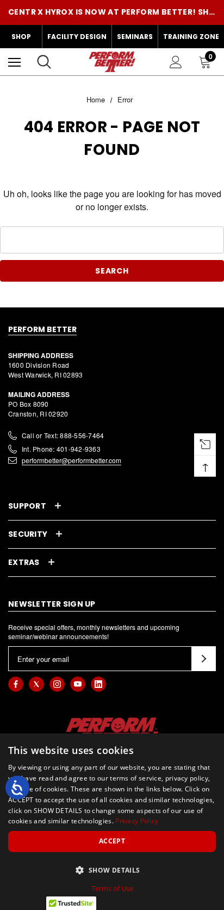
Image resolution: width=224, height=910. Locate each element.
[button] (112, 869)
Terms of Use (112, 888)
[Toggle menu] (14, 62)
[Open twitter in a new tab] (36, 684)
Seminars (135, 36)
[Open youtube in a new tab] (77, 684)
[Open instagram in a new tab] (57, 684)
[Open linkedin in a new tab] (98, 684)
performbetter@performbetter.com (71, 460)
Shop (21, 36)
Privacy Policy (136, 821)
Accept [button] (112, 841)
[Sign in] (176, 62)
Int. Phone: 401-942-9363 (61, 448)
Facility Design (77, 36)
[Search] (44, 62)
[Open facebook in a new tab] (15, 684)
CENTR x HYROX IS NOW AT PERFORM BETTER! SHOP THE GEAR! (112, 11)
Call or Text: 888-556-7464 (63, 435)
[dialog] (112, 821)
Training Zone (191, 36)
